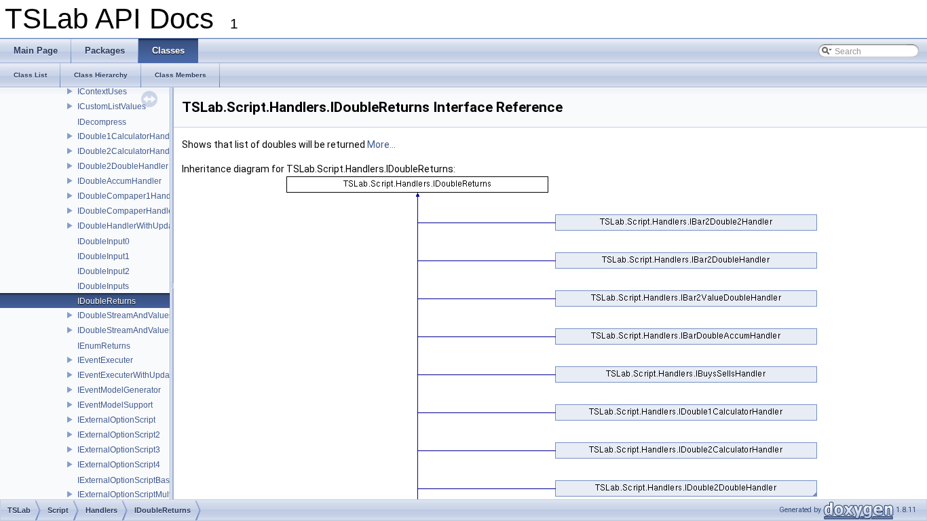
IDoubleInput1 (103, 256)
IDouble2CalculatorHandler (128, 151)
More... (381, 144)
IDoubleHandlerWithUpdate (128, 226)
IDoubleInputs (103, 286)
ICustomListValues (111, 106)
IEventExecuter (105, 360)
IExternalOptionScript (116, 420)
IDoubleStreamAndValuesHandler (140, 315)
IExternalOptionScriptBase (125, 480)
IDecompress (101, 122)
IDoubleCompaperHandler (126, 211)
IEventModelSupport (115, 405)
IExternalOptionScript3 (118, 450)
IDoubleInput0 (103, 241)
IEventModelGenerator (119, 390)
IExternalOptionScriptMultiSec (132, 494)
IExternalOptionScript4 (118, 464)
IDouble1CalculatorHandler (128, 136)
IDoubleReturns (106, 301)
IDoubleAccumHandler (119, 181)
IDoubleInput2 (103, 271)
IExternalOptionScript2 (118, 435)
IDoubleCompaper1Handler (129, 196)
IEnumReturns (103, 346)
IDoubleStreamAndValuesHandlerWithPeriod (160, 330)
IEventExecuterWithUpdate (126, 375)
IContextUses (102, 91)
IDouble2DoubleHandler (122, 166)
